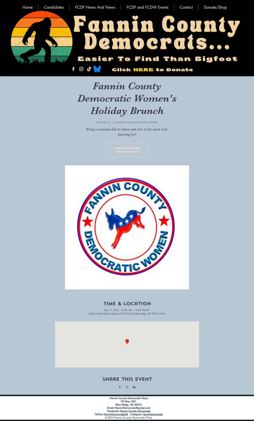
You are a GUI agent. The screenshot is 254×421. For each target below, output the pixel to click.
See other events (127, 151)
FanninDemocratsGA (115, 414)
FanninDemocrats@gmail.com (132, 407)
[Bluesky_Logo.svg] (97, 68)
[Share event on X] (127, 387)
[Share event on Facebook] (119, 387)
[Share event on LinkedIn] (134, 387)
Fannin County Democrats (135, 411)
